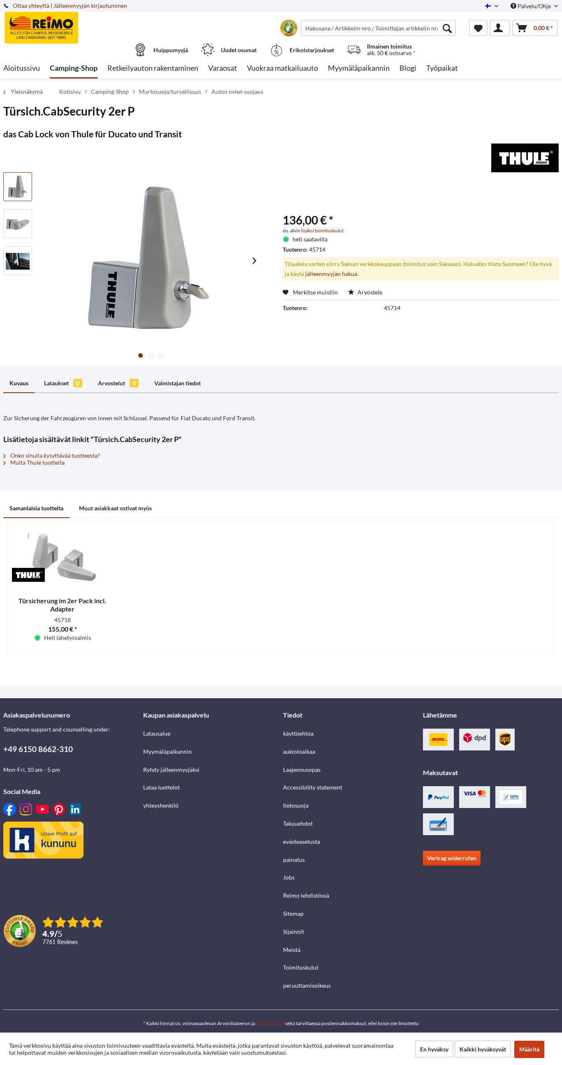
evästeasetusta (301, 841)
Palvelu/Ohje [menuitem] (534, 5)
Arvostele (369, 292)
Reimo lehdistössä (306, 895)
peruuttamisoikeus (307, 985)
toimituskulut (270, 1023)
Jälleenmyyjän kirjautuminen (90, 5)
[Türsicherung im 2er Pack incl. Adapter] (62, 555)
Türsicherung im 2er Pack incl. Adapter (62, 605)
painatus (294, 859)
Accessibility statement (312, 787)
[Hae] (447, 28)
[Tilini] (500, 28)
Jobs (289, 877)
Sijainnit (293, 931)
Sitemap (293, 913)
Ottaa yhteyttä (31, 5)
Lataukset (61, 383)
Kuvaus (18, 383)
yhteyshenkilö (161, 805)
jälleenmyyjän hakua (331, 273)
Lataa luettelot (161, 787)
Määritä (529, 1049)
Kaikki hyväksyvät (483, 1049)
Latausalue (156, 733)
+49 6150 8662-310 (38, 749)
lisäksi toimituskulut (322, 230)
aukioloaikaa (299, 751)
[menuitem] (378, 28)
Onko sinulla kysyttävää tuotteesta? (54, 455)
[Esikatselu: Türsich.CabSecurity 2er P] (17, 186)
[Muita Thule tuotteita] (525, 158)
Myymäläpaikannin (167, 751)
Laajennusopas (301, 769)
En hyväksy (434, 1049)
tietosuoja (296, 805)
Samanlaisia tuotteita (36, 508)
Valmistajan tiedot (177, 383)
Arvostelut (117, 383)
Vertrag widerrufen (451, 857)
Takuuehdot (298, 823)
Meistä (291, 949)
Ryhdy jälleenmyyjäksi (171, 769)
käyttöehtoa (298, 733)
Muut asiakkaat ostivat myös (115, 508)
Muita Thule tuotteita (37, 462)
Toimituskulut (300, 967)
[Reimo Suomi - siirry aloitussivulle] (72, 23)
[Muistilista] (478, 28)
